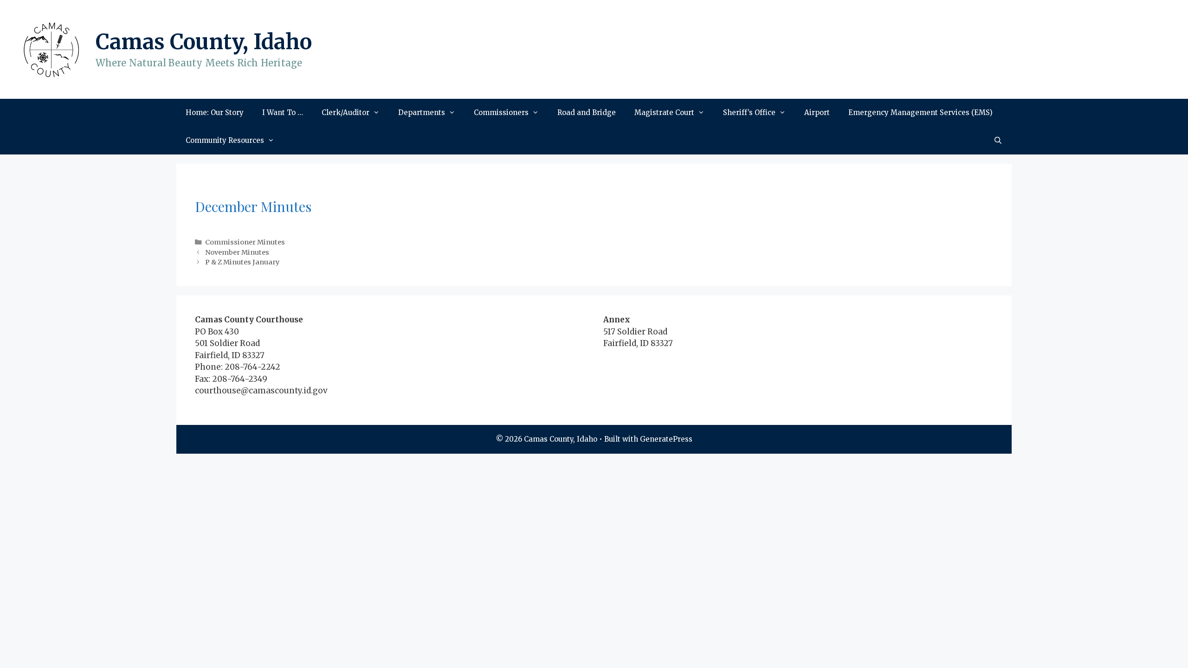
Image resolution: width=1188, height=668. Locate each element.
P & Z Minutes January (242, 262)
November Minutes (237, 252)
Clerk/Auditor (345, 112)
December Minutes (253, 206)
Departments (421, 112)
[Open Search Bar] (998, 140)
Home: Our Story (215, 112)
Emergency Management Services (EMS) (920, 112)
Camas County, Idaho (204, 42)
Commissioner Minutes (245, 242)
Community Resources (225, 140)
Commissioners (501, 112)
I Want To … (282, 112)
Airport (817, 112)
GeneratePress (666, 439)
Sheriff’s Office (749, 112)
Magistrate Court (664, 112)
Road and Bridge (586, 112)
